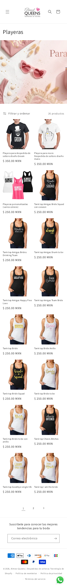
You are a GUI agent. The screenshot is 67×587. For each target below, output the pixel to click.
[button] (7, 12)
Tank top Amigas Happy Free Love (17, 302)
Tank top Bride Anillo (45, 348)
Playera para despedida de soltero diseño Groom (17, 154)
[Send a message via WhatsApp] (60, 580)
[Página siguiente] (43, 508)
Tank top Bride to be (44, 393)
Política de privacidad (51, 573)
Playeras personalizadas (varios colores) (15, 206)
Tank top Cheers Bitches (46, 438)
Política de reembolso (26, 573)
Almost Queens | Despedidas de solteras (30, 568)
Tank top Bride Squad (14, 393)
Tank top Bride (10, 348)
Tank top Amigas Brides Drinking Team (15, 254)
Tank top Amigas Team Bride (48, 300)
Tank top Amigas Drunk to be (48, 252)
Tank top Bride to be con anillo (15, 440)
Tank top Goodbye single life (17, 486)
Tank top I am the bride (46, 486)
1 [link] (23, 508)
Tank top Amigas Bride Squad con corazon (49, 206)
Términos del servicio (35, 579)
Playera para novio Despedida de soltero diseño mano (48, 156)
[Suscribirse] (55, 538)
